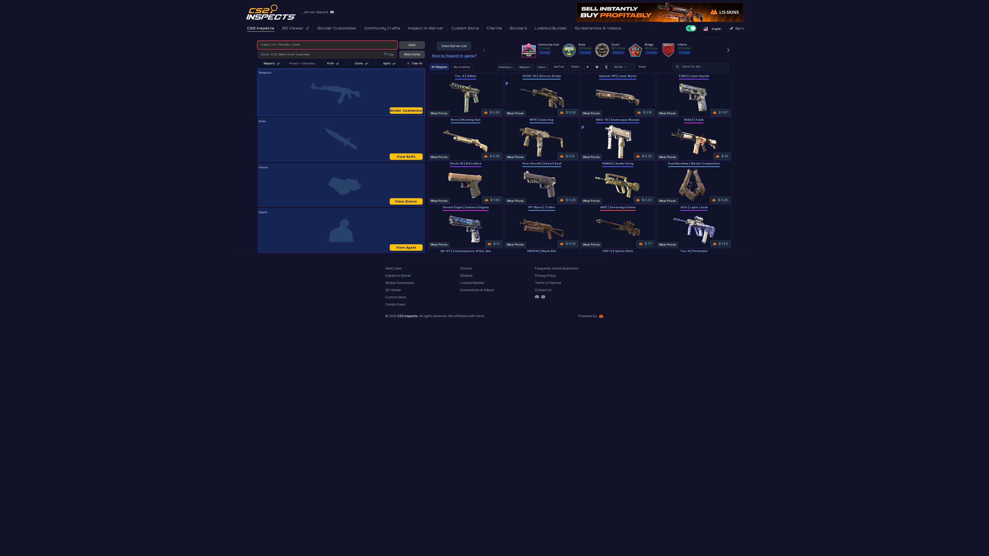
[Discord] (537, 297)
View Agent (406, 247)
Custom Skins (395, 297)
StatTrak (559, 66)
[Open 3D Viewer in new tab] (307, 28)
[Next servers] (728, 50)
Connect (545, 52)
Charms (466, 268)
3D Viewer (393, 290)
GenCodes (393, 268)
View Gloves (406, 201)
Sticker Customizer (406, 110)
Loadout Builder (472, 283)
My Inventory (462, 66)
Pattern (575, 66)
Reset (642, 66)
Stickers (466, 275)
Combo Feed (395, 304)
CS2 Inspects (407, 316)
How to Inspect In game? (454, 56)
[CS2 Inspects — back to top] (271, 12)
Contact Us (543, 290)
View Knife (406, 157)
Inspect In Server (398, 275)
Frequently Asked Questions (556, 268)
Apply (412, 44)
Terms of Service (548, 283)
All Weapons (439, 66)
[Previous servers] (484, 50)
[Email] (543, 297)
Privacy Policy (545, 275)
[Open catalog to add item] (341, 93)
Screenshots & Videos (477, 290)
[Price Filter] (606, 67)
